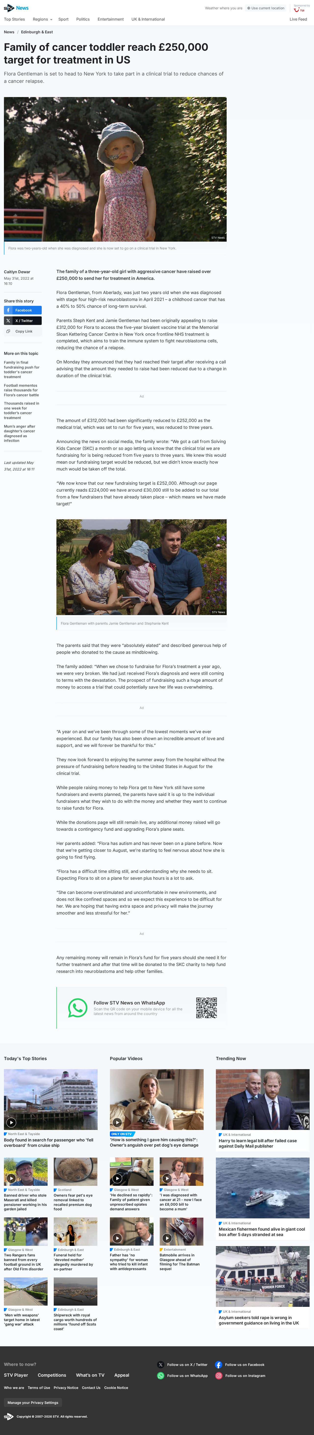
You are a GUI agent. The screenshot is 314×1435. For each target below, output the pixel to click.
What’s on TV (90, 1375)
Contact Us (91, 1388)
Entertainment (111, 19)
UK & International (148, 19)
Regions (40, 19)
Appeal (121, 1375)
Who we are (14, 1388)
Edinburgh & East (37, 32)
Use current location (267, 8)
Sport (63, 19)
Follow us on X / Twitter (187, 1364)
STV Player (16, 1375)
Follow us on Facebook (244, 1364)
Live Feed (298, 19)
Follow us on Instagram (245, 1375)
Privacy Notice (66, 1388)
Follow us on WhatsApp (187, 1375)
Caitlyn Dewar (17, 271)
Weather (212, 8)
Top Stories (14, 19)
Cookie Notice (116, 1388)
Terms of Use (39, 1388)
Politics (83, 19)
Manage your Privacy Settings (33, 1402)
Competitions (52, 1375)
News (9, 32)
